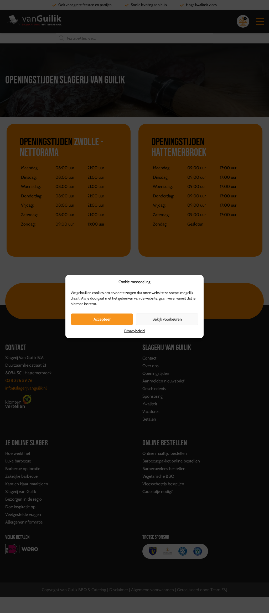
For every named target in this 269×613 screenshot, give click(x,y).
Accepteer (102, 319)
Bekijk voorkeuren (167, 319)
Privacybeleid (134, 330)
